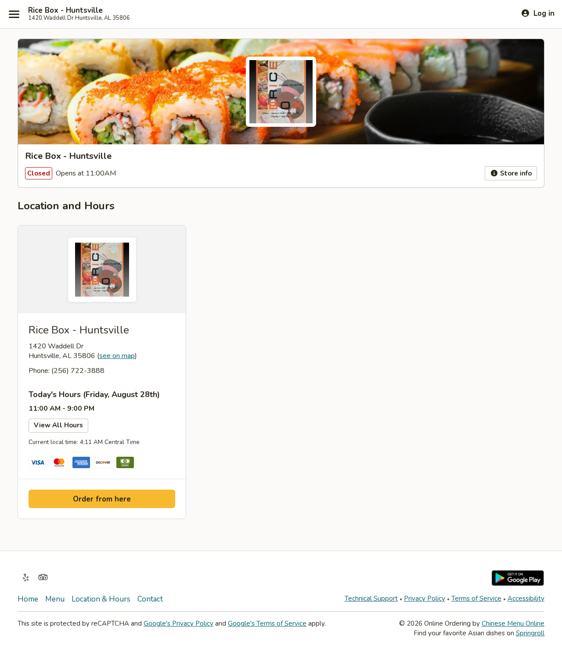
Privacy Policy (424, 598)
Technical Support (371, 598)
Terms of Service (476, 598)
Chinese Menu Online (513, 623)
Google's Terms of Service (267, 623)
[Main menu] (14, 14)
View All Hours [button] (58, 425)
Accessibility (526, 598)
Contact (150, 599)
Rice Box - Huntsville (65, 10)
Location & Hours (101, 599)
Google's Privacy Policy (178, 623)
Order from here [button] (102, 499)
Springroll (530, 633)
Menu (55, 599)
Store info (515, 173)
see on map (117, 356)
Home (28, 599)
